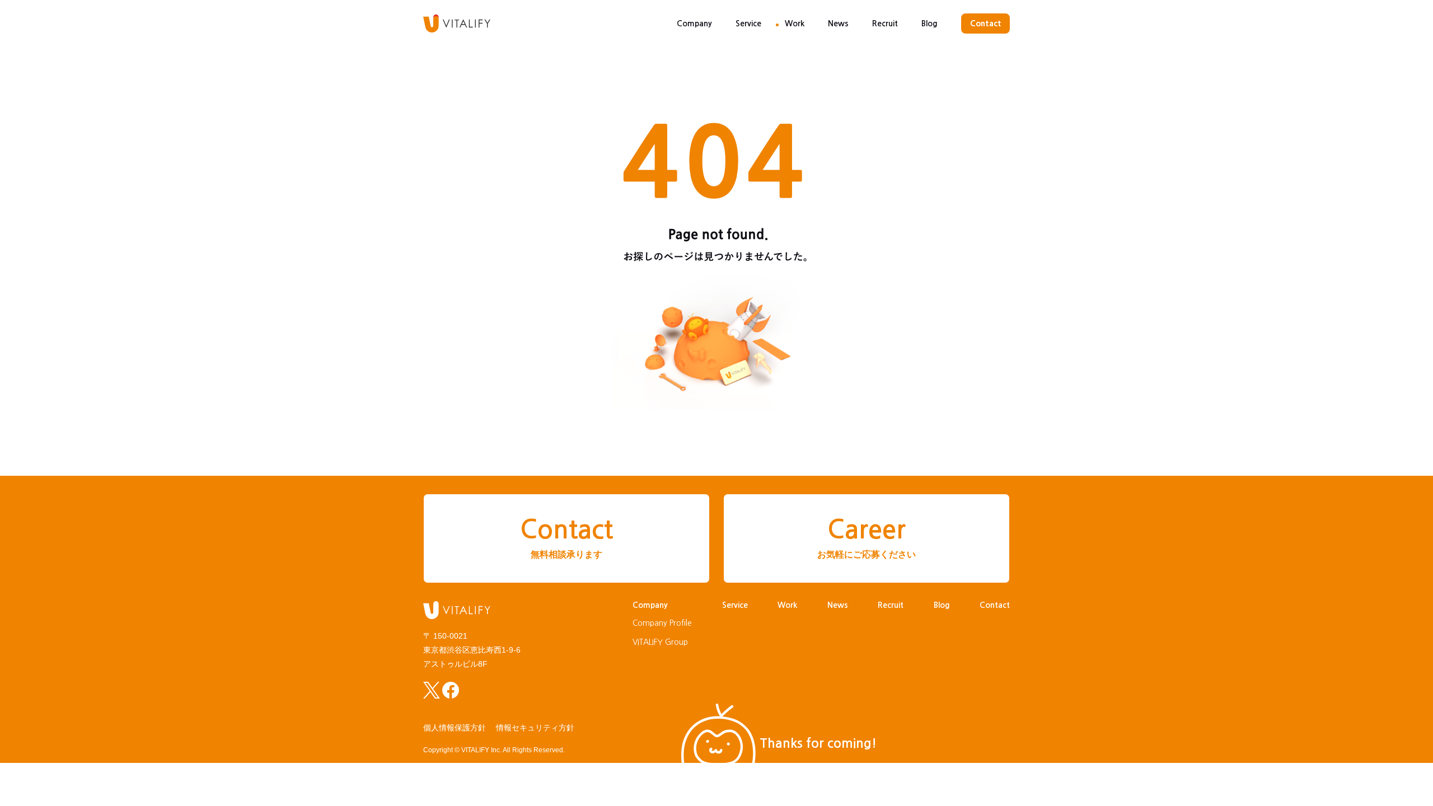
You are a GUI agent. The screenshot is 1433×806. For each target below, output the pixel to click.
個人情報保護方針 (454, 727)
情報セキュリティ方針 (535, 727)
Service (748, 23)
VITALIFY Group (660, 642)
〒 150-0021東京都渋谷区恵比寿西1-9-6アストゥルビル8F (472, 649)
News (838, 23)
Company (694, 23)
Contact (985, 23)
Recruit (885, 23)
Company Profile (662, 623)
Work (794, 23)
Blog (929, 23)
